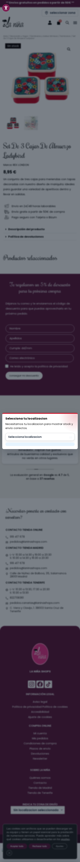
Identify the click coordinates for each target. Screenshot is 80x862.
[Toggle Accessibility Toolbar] (6, 8)
